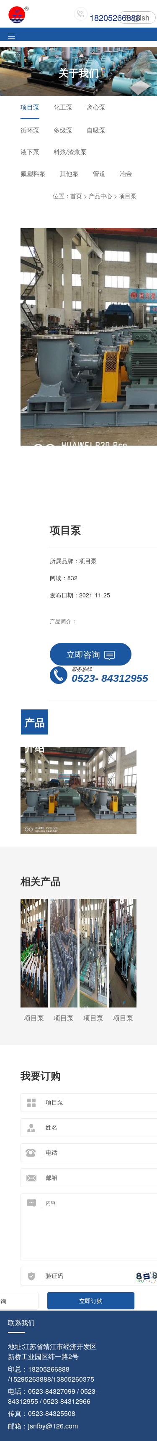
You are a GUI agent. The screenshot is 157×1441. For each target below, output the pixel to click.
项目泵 (30, 106)
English (137, 17)
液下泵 (30, 151)
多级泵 (63, 129)
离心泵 (96, 106)
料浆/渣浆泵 (70, 151)
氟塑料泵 (33, 173)
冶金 (126, 173)
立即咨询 (83, 654)
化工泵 (63, 106)
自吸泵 (96, 129)
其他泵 (69, 173)
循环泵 (30, 129)
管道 (99, 173)
